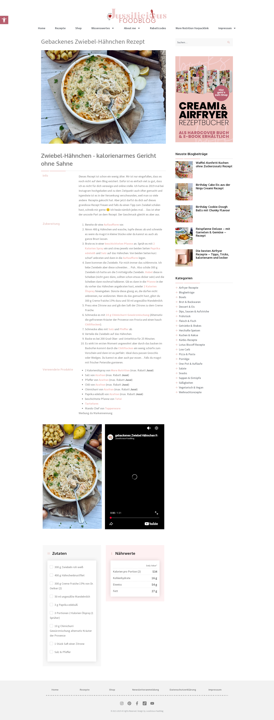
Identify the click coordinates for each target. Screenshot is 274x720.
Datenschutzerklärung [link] (183, 689)
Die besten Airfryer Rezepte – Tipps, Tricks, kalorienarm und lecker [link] (212, 254)
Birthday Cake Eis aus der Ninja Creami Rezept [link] (213, 186)
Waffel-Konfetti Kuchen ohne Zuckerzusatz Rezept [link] (214, 164)
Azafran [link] (100, 375)
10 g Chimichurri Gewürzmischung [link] (127, 315)
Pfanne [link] (151, 281)
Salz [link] (104, 253)
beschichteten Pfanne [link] (119, 243)
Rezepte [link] (60, 28)
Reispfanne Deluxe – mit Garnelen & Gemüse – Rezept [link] (213, 232)
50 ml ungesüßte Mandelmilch (72, 596)
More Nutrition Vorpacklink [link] (192, 28)
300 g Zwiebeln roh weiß (69, 567)
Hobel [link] (149, 272)
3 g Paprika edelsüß (66, 605)
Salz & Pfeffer (63, 652)
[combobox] (199, 42)
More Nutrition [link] (120, 370)
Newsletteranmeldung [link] (145, 689)
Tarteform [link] (91, 403)
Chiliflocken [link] (92, 324)
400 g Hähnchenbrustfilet (70, 575)
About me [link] (130, 28)
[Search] (229, 42)
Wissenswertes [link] (100, 28)
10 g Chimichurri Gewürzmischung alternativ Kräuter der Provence (71, 630)
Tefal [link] (118, 399)
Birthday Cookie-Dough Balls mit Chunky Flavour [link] (213, 208)
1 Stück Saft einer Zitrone (69, 644)
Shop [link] (78, 28)
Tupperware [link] (113, 408)
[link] (4, 20)
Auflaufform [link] (111, 224)
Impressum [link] (225, 28)
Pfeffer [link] (124, 329)
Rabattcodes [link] (158, 28)
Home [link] (41, 28)
